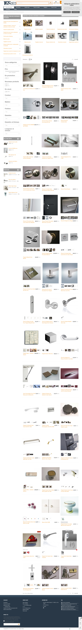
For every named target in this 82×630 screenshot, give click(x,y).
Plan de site (25, 610)
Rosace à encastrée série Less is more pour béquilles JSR (28, 222)
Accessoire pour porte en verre (10, 53)
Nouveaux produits (7, 603)
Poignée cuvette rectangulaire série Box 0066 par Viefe (48, 427)
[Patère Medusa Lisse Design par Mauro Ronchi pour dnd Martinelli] (6, 194)
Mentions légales (26, 609)
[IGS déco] (10, 3)
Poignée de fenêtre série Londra (66, 557)
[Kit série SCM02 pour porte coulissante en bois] (6, 150)
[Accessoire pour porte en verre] (27, 49)
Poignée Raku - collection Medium (28, 490)
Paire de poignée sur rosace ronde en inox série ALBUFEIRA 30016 (67, 359)
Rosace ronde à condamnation (64, 121)
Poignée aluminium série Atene (66, 89)
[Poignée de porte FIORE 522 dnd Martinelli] (6, 175)
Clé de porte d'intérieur (8, 36)
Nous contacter (25, 603)
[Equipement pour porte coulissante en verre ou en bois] (62, 23)
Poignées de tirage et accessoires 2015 (10, 608)
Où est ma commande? (66, 602)
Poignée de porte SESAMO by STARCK (28, 125)
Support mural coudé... (13, 141)
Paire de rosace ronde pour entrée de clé (47, 121)
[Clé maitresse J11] (6, 156)
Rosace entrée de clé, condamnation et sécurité (11, 45)
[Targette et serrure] (39, 36)
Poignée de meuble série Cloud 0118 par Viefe (28, 426)
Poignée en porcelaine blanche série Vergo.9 (46, 458)
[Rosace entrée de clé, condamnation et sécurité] (50, 36)
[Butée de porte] (27, 36)
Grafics (22, 628)
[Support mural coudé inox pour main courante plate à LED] (6, 143)
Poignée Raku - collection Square (28, 354)
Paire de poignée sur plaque (67, 220)
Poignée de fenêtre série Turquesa (47, 557)
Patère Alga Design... (13, 185)
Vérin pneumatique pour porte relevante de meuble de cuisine (29, 395)
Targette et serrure (7, 41)
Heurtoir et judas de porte (9, 29)
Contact (44, 606)
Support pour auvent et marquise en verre (12, 51)
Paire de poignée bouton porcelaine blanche (47, 254)
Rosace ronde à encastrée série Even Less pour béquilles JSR (47, 222)
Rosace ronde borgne (65, 189)
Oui (7, 78)
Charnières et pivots (8, 48)
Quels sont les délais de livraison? (68, 608)
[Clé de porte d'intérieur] (74, 23)
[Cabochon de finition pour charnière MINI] (6, 163)
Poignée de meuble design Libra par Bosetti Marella (66, 390)
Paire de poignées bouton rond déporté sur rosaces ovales (47, 323)
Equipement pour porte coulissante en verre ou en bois (11, 33)
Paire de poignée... (12, 179)
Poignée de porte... (12, 173)
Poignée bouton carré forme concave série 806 (67, 491)
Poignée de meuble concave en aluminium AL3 (67, 458)
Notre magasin (25, 602)
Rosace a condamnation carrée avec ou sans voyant (67, 254)
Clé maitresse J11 (12, 154)
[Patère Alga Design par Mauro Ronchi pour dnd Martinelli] (6, 187)
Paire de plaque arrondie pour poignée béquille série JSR (28, 323)
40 (72, 593)
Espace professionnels (7, 609)
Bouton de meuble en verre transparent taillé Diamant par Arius (47, 87)
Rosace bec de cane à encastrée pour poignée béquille (47, 291)
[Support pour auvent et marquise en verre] (74, 36)
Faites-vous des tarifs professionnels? (68, 606)
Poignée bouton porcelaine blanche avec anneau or (66, 524)
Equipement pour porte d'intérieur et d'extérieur (12, 17)
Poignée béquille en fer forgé (66, 157)
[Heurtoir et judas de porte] (50, 23)
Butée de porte (7, 38)
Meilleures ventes (8, 138)
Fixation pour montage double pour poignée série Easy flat (47, 158)
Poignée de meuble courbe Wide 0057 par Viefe (28, 458)
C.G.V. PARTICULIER (27, 605)
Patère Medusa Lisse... (13, 192)
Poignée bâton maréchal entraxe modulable (28, 157)
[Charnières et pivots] (62, 36)
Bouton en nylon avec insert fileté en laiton (66, 426)
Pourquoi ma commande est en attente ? (69, 609)
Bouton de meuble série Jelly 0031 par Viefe (29, 522)
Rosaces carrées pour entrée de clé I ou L (29, 289)
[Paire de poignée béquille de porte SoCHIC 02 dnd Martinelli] (6, 181)
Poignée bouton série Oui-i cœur (28, 557)
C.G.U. (24, 606)
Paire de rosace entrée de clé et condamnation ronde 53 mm (29, 190)
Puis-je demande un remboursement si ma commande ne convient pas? (69, 605)
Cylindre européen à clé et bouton (47, 589)
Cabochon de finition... (13, 161)
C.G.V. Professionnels (26, 608)
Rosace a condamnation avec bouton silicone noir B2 (48, 190)
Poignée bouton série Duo (47, 353)
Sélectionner (25, 59)
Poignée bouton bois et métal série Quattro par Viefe (48, 491)
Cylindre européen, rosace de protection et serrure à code (10, 26)
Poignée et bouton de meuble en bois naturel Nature (47, 395)
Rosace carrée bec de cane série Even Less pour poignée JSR (67, 291)
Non (7, 85)
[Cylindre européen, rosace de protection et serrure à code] (39, 23)
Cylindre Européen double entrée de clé (66, 589)
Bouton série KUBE (46, 522)
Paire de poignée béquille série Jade (66, 322)
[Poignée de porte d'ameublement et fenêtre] (27, 23)
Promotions (6, 170)
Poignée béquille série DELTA (27, 258)
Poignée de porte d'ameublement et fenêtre (11, 22)
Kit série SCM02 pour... (13, 148)
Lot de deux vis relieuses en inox (29, 89)
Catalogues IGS (7, 606)
